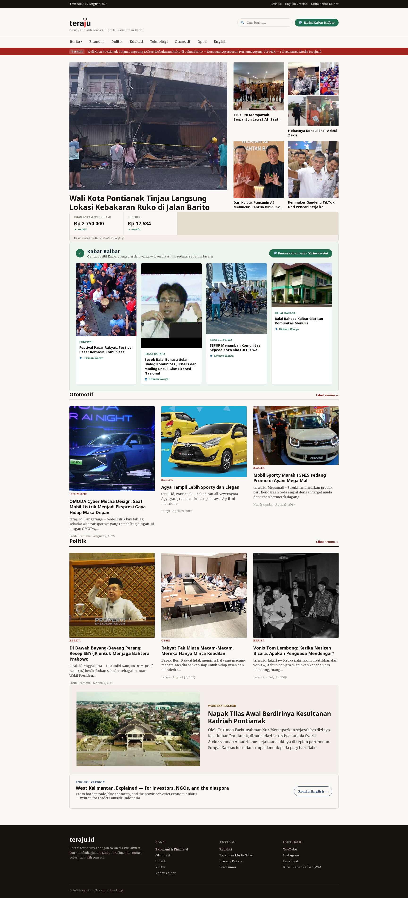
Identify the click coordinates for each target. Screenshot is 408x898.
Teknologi (159, 42)
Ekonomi (96, 42)
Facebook (291, 861)
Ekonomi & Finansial (171, 849)
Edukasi (136, 42)
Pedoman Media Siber (236, 855)
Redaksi (276, 4)
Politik (117, 42)
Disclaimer (227, 867)
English (220, 42)
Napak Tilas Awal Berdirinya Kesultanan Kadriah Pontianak (269, 717)
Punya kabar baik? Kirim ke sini (302, 253)
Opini (202, 42)
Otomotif (182, 42)
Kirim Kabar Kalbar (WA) (302, 867)
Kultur (160, 867)
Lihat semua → (327, 395)
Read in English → (313, 791)
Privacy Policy (230, 861)
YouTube (290, 849)
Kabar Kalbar (165, 873)
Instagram (291, 855)
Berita (75, 42)
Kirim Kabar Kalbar (325, 4)
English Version (296, 4)
